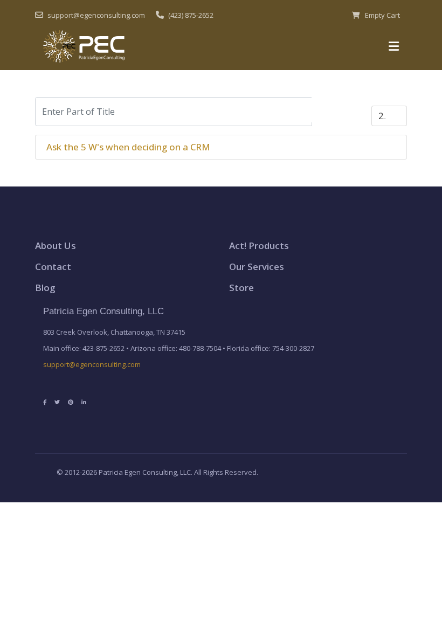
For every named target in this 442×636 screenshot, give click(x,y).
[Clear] (356, 109)
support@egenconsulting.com (92, 364)
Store (241, 287)
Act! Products (259, 245)
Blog (45, 287)
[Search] (327, 109)
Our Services (256, 266)
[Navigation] (394, 46)
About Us (55, 245)
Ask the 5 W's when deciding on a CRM (128, 147)
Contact (53, 266)
